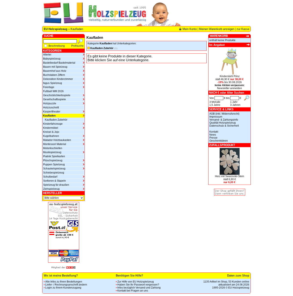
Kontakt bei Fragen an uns (132, 290)
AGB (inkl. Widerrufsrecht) (224, 113)
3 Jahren (235, 104)
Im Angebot (217, 44)
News (212, 134)
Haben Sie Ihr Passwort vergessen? (138, 284)
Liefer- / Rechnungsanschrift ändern (66, 284)
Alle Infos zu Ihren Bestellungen (63, 281)
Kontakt (213, 131)
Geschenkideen (218, 140)
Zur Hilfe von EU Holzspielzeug (135, 281)
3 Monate (214, 101)
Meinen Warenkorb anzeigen (216, 29)
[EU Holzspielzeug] (63, 14)
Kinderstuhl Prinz (230, 76)
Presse (213, 137)
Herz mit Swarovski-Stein (229, 176)
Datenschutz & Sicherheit (224, 125)
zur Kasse (243, 29)
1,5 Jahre (214, 104)
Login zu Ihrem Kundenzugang (63, 287)
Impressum (215, 116)
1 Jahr (233, 101)
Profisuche (77, 45)
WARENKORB (219, 35)
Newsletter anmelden (229, 88)
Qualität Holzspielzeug (222, 122)
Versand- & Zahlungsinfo (223, 119)
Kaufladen (77, 29)
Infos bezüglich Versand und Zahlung (139, 287)
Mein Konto (190, 29)
